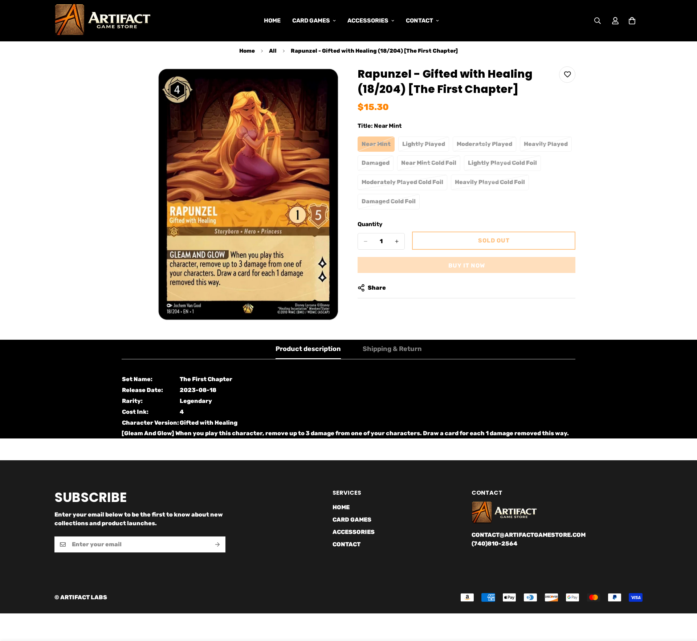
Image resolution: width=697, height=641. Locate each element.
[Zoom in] (333, 82)
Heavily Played (548, 146)
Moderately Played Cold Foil (402, 184)
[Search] (597, 21)
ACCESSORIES (367, 20)
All (273, 51)
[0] (632, 20)
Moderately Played (486, 146)
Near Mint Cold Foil (430, 165)
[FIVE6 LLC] (102, 20)
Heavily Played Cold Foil (490, 184)
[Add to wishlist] (567, 74)
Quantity (370, 224)
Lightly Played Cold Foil (503, 165)
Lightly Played (425, 146)
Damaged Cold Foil (391, 203)
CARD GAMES (311, 20)
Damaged (378, 165)
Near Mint (378, 146)
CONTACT (419, 20)
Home (247, 51)
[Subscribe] (217, 544)
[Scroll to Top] (682, 601)
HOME (272, 20)
